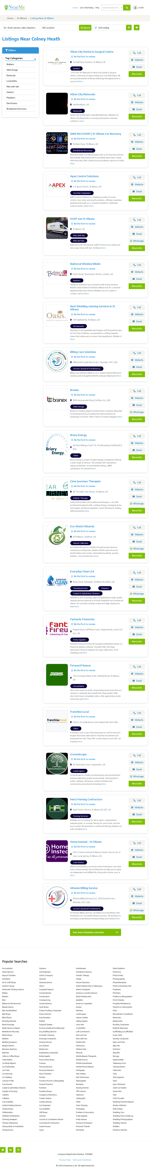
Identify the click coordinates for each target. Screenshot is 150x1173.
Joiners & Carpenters (84, 1003)
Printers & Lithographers (122, 996)
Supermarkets (118, 1060)
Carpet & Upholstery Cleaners (13, 1088)
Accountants (7, 968)
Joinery (78, 1007)
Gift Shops (43, 1112)
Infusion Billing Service (84, 888)
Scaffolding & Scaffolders (123, 1031)
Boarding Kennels (9, 1021)
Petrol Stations (119, 968)
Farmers (42, 1063)
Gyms (41, 1130)
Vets (114, 1095)
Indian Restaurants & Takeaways (89, 986)
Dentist (42, 1021)
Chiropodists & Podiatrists (12, 1126)
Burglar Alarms (8, 1046)
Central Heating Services (11, 1105)
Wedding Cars (118, 1112)
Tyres (115, 1081)
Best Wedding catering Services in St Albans (92, 307)
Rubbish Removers (120, 1028)
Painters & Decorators (85, 1112)
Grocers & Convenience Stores (51, 1119)
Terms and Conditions (82, 1160)
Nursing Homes (82, 1088)
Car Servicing (7, 1074)
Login (141, 7)
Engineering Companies (48, 1053)
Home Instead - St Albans (86, 841)
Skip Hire (116, 1046)
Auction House (8, 986)
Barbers (5, 996)
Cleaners (42, 979)
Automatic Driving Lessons (13, 989)
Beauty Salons (7, 1007)
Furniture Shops (45, 1091)
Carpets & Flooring (9, 1091)
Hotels (78, 979)
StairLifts (116, 1053)
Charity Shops (7, 1109)
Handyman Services (84, 972)
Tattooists (117, 1070)
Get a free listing (86, 7)
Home (75, 7)
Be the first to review (84, 56)
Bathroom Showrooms (11, 1003)
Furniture (42, 1088)
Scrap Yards (117, 1035)
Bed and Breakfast (9, 1010)
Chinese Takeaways (10, 1123)
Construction (44, 996)
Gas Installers (44, 1109)
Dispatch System (45, 1024)
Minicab (79, 1053)
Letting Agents (81, 1021)
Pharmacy (117, 972)
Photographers (119, 979)
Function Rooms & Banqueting (51, 1081)
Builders (10, 64)
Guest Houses (44, 1126)
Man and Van (81, 1035)
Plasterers (117, 989)
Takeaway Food (119, 1063)
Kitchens (79, 1010)
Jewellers (79, 1000)
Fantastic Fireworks (82, 619)
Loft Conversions (83, 1031)
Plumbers (11, 97)
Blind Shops (7, 1017)
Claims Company (46, 975)
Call (139, 53)
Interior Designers (83, 989)
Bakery (4, 993)
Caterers (5, 1095)
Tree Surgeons (118, 1077)
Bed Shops (6, 1014)
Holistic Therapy (82, 975)
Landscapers (81, 1014)
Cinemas (42, 968)
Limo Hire (80, 1024)
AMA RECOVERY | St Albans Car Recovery (95, 133)
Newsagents (81, 1081)
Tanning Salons (119, 1067)
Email (139, 67)
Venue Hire (117, 1091)
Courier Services (45, 1003)
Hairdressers (81, 968)
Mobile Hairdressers (84, 1063)
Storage (116, 1056)
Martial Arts (80, 1042)
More (80, 81)
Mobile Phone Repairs (85, 1067)
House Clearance (83, 982)
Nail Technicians (82, 1077)
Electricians (12, 103)
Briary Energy (78, 435)
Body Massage (8, 1024)
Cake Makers (7, 1060)
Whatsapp (138, 241)
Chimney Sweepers (9, 1119)
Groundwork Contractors (49, 1123)
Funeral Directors (46, 1084)
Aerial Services (7, 972)
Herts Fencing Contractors (86, 799)
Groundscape (78, 754)
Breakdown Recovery (17, 109)
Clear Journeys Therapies (85, 481)
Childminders (7, 1112)
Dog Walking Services (47, 1031)
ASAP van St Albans (82, 218)
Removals (11, 75)
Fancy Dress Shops (46, 1060)
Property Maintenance (122, 1003)
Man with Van (13, 86)
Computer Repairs (46, 989)
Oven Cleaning (81, 1105)
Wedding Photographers (123, 1119)
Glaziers (10, 92)
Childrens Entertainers (10, 1116)
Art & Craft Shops (9, 982)
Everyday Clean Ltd (82, 571)
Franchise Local (79, 711)
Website (139, 60)
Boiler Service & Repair (11, 1028)
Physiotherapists (119, 982)
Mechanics (80, 1046)
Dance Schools (45, 1014)
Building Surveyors (9, 1042)
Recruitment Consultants (123, 1014)
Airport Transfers (9, 975)
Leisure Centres (82, 1017)
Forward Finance (80, 665)
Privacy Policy (65, 1160)
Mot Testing (81, 1074)
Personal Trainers (83, 1126)
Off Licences (81, 1091)
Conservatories (45, 993)
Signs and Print (119, 1042)
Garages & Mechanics (48, 1095)
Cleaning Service (45, 982)
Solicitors (116, 1049)
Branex (74, 390)
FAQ (97, 7)
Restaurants (117, 1021)
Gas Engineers (45, 1105)
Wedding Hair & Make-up (123, 1116)
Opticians (80, 1095)
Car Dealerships (8, 1067)
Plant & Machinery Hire (122, 986)
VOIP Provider (118, 1098)
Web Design (12, 70)
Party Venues (81, 1119)
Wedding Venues (119, 1123)
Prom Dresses (118, 1000)
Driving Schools (45, 1042)
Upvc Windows (119, 1084)
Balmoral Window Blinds (85, 263)
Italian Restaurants (83, 996)
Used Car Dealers (119, 1088)
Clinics (41, 986)
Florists (42, 1077)
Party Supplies (81, 1116)
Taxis (115, 1074)
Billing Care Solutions (83, 351)
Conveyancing (44, 1000)
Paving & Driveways (84, 1123)
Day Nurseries (44, 1017)
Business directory (9, 1049)
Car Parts (6, 1070)
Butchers (5, 1053)
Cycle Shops (44, 1007)
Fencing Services (45, 1067)
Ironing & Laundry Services (86, 993)
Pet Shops (80, 1130)
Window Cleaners (120, 1130)
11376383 (88, 1154)
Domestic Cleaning (46, 1035)
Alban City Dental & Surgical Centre (91, 51)
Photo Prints (118, 975)
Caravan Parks (8, 1081)
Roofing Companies (121, 1024)
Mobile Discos (82, 1060)
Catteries (5, 1098)
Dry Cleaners (44, 1046)
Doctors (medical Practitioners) (51, 1028)
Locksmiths (12, 81)
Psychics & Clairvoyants (122, 1007)
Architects (6, 979)
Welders (116, 1126)
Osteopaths (80, 1098)
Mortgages (80, 1070)
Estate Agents (44, 1056)
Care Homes (7, 1084)
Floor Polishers (45, 1074)
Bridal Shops (7, 1035)
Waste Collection (119, 1105)
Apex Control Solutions (84, 176)
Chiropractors (7, 1130)
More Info (137, 74)
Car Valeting (7, 1077)
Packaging (80, 1109)
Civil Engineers (45, 972)
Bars (4, 1000)
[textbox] (112, 7)
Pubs (115, 1010)
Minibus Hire (81, 1049)
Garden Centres (45, 1098)
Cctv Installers (7, 1102)
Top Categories (14, 58)
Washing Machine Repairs (123, 1102)
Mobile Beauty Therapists (86, 1056)
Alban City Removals (82, 94)
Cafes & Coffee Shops (10, 1056)
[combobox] (112, 8)
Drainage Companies (47, 1039)
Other (78, 1102)
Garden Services (45, 1102)
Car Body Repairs (9, 1063)
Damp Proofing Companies (50, 1010)
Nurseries (79, 1084)
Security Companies (120, 1039)
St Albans (22, 18)
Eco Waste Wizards (82, 526)
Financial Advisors (46, 1070)
